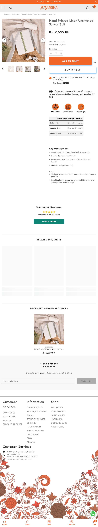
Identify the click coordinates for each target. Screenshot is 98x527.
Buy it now (72, 70)
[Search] (10, 7)
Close (96, 2)
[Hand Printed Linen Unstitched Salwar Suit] (49, 329)
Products (15, 14)
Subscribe (86, 380)
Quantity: (53, 49)
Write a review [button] (49, 221)
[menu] (3, 7)
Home (6, 14)
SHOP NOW (57, 2)
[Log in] (87, 8)
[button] (4, 40)
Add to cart (70, 61)
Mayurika (49, 347)
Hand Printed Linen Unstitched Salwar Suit (49, 349)
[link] (17, 290)
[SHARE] (94, 62)
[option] (23, 40)
